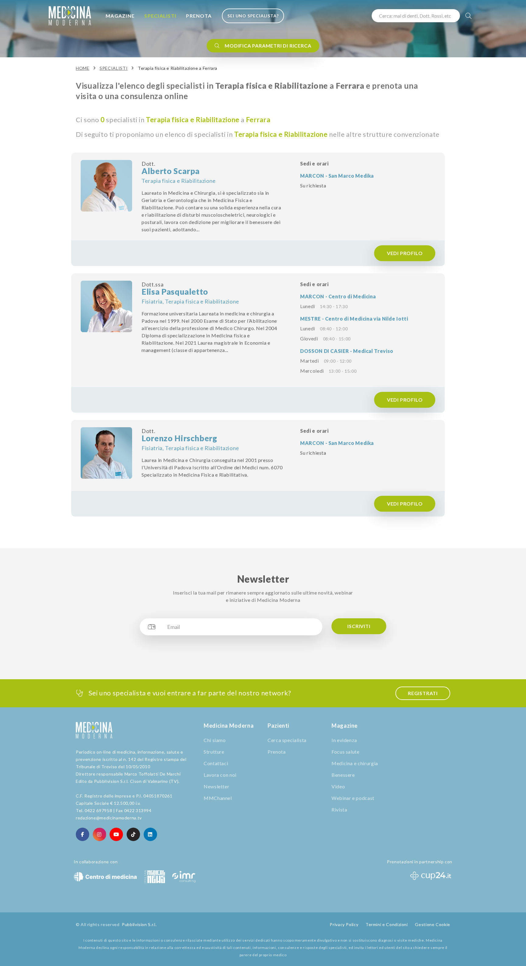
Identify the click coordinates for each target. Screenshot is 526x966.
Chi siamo (215, 740)
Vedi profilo (404, 253)
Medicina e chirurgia (354, 763)
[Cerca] (468, 15)
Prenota (199, 16)
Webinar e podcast (352, 798)
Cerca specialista (287, 740)
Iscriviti (358, 626)
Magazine (120, 16)
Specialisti (160, 16)
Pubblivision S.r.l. (139, 924)
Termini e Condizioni (387, 924)
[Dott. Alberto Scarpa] (106, 185)
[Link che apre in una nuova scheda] (82, 834)
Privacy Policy (344, 924)
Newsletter (216, 786)
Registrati (423, 693)
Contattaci (216, 763)
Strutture (214, 752)
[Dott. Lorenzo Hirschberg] (106, 453)
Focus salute (345, 752)
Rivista (339, 809)
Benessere (343, 775)
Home (82, 68)
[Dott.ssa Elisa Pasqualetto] (106, 306)
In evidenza (344, 740)
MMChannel (218, 798)
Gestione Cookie (432, 924)
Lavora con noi (220, 775)
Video (338, 786)
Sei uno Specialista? (253, 15)
